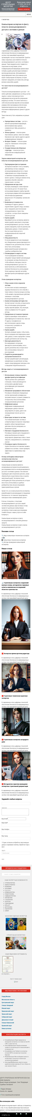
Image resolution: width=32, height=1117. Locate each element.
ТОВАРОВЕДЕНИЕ (9, 903)
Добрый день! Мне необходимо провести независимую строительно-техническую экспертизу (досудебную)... (16, 1058)
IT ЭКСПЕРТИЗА (5, 19)
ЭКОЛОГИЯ (8, 901)
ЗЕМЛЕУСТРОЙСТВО (10, 885)
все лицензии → (6, 974)
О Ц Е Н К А (7, 890)
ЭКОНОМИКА (8, 888)
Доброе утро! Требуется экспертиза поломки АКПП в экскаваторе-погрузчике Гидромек (16, 1053)
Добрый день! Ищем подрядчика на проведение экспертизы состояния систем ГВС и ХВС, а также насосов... (17, 1041)
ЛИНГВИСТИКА (8, 898)
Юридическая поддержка (16, 868)
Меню (29, 14)
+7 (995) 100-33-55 (24, 4)
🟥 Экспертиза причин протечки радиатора (15, 653)
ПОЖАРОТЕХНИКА (9, 894)
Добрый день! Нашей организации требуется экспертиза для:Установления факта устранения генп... (17, 1047)
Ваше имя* (5, 823)
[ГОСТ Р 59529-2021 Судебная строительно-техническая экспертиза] (16, 982)
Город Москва (6, 996)
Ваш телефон (5, 829)
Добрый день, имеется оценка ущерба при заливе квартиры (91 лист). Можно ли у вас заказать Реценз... (17, 1064)
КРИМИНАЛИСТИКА (10, 892)
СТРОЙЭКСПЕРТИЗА (10, 883)
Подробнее (3, 1112)
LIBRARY (7, 911)
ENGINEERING (8, 886)
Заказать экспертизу (24, 9)
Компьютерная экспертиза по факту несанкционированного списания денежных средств (14, 520)
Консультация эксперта (16, 1034)
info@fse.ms (24, 6)
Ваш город (5, 836)
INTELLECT (7, 905)
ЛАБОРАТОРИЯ (8, 909)
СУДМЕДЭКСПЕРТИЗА (10, 896)
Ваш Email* (5, 819)
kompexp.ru (5, 514)
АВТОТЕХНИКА (8, 907)
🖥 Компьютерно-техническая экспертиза (14, 540)
